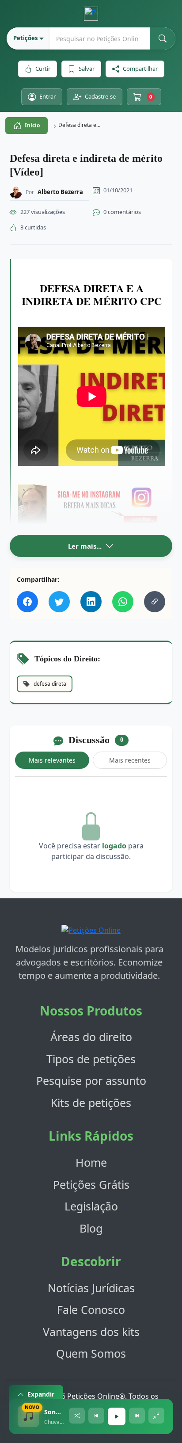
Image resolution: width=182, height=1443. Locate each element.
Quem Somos (91, 1353)
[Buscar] (162, 38)
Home (91, 1162)
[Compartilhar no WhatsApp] (122, 601)
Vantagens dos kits (91, 1331)
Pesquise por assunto (91, 1080)
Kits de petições (91, 1102)
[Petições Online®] (91, 14)
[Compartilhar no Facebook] (27, 601)
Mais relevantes (52, 760)
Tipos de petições (91, 1058)
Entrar (47, 96)
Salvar (87, 69)
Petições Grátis (91, 1184)
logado (114, 846)
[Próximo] (137, 1416)
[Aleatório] (77, 1416)
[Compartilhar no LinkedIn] (91, 601)
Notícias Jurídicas (91, 1287)
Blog (91, 1228)
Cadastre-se (100, 96)
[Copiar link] (154, 601)
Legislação (91, 1206)
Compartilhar (140, 69)
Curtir (42, 69)
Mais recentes (130, 760)
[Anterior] (96, 1416)
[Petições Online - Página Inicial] (91, 933)
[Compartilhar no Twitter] (59, 601)
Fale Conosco (91, 1309)
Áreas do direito (91, 1036)
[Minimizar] (156, 1416)
